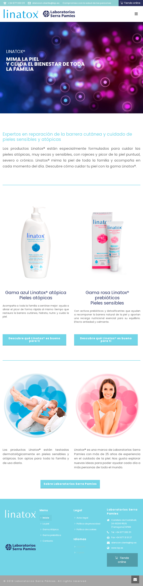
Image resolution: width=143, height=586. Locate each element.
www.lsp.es (117, 547)
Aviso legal (82, 517)
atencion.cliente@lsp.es (45, 3)
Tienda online (132, 3)
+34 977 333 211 (16, 3)
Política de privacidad (88, 523)
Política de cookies (86, 529)
